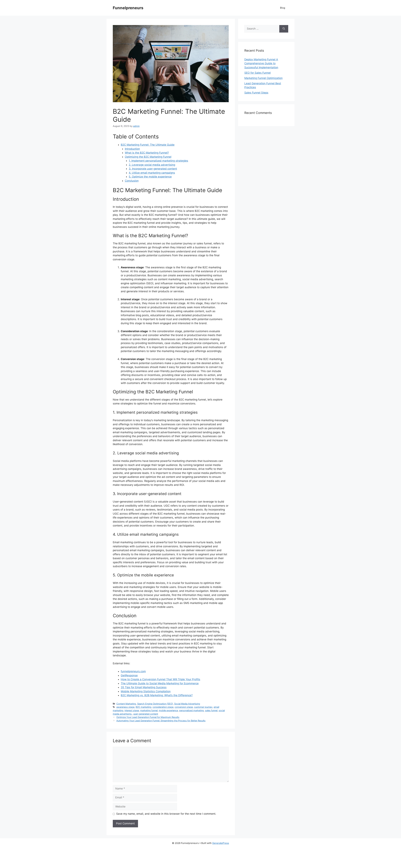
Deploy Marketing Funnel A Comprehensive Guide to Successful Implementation (261, 63)
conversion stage (184, 707)
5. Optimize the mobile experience (150, 176)
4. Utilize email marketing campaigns (152, 172)
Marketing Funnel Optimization (263, 78)
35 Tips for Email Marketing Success (144, 687)
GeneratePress (220, 843)
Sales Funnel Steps (256, 92)
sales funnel (211, 710)
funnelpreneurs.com (133, 671)
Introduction (132, 148)
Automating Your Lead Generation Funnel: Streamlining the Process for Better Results (161, 720)
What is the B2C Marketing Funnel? (147, 152)
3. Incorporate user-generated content (153, 168)
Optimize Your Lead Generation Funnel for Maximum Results (147, 717)
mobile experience (168, 710)
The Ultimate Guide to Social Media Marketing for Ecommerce (160, 683)
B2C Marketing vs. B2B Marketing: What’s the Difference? (157, 695)
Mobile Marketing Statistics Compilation (146, 691)
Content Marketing (126, 703)
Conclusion (132, 180)
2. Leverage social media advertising (152, 164)
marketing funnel (149, 710)
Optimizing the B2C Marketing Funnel (148, 156)
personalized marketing (191, 710)
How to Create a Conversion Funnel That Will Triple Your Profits (160, 679)
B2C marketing (143, 707)
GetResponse (129, 675)
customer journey (203, 707)
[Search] (283, 29)
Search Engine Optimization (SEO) (155, 703)
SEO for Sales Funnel (257, 72)
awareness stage (125, 707)
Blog (282, 7)
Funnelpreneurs (128, 7)
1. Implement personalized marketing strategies (158, 160)
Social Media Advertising (187, 703)
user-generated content (145, 714)
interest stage (132, 710)
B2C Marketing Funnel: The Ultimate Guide (147, 144)
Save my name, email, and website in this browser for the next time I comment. (166, 813)
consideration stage (163, 707)
